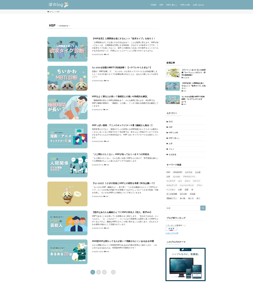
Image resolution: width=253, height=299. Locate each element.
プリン (199, 185)
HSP (170, 127)
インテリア (171, 181)
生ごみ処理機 (172, 194)
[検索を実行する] (203, 208)
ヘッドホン (171, 189)
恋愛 (186, 189)
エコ (180, 181)
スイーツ (196, 181)
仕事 (180, 189)
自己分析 (183, 194)
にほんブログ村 (172, 233)
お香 (170, 143)
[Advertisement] (186, 38)
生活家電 (172, 154)
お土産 (197, 172)
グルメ (171, 149)
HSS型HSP (177, 172)
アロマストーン (189, 176)
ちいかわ (176, 176)
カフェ (187, 181)
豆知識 (192, 194)
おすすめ (188, 172)
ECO (171, 121)
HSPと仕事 (173, 132)
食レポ (190, 198)
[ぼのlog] (59, 4)
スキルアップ (172, 185)
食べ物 (182, 198)
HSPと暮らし (174, 138)
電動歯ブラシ (172, 198)
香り (198, 198)
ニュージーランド (187, 185)
